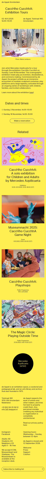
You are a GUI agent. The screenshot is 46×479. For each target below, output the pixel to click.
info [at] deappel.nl (10, 409)
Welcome (27, 447)
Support (26, 452)
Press (25, 450)
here (31, 92)
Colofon (26, 454)
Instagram (6, 432)
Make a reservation (22, 121)
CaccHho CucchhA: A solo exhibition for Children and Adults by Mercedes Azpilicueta (23, 175)
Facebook (6, 434)
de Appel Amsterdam (11, 2)
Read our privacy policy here (33, 424)
